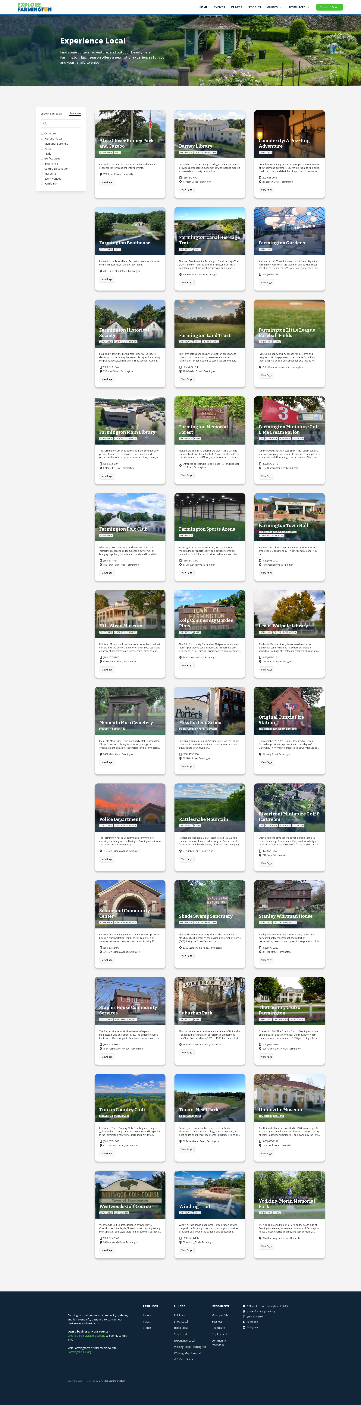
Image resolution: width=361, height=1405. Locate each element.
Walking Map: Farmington (190, 1347)
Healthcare (218, 1327)
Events (219, 7)
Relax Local (181, 1327)
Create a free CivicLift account (86, 1335)
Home (203, 7)
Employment (219, 1334)
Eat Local (180, 1315)
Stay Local (180, 1334)
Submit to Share (329, 7)
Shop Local (181, 1321)
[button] (274, 7)
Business (217, 1321)
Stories (254, 7)
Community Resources (219, 1342)
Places (147, 1321)
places (236, 7)
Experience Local (184, 1340)
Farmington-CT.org (80, 1352)
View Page (107, 182)
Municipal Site (220, 1315)
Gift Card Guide (183, 1359)
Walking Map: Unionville (188, 1353)
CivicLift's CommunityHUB (112, 1380)
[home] (35, 7)
